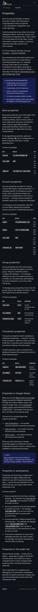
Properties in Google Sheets (16, 393)
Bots (15, 478)
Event (21, 556)
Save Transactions (11, 423)
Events (25, 101)
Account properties (12, 181)
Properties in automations (15, 470)
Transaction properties (13, 331)
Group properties (11, 262)
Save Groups (9, 435)
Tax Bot (32, 521)
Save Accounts (10, 429)
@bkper (4, 589)
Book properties (10, 110)
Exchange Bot (31, 498)
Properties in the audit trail (16, 549)
